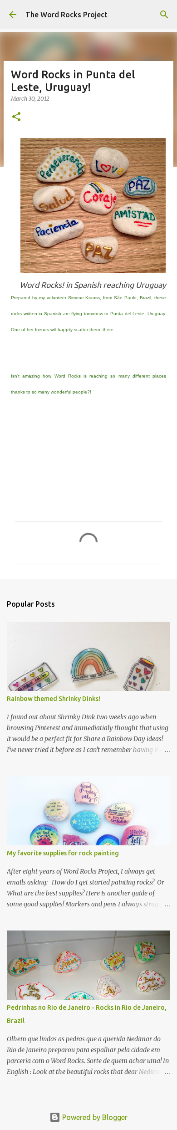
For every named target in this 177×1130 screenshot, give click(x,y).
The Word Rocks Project (66, 14)
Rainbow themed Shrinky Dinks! (53, 698)
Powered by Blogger (94, 1117)
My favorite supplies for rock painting (63, 853)
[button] (16, 117)
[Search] (164, 15)
